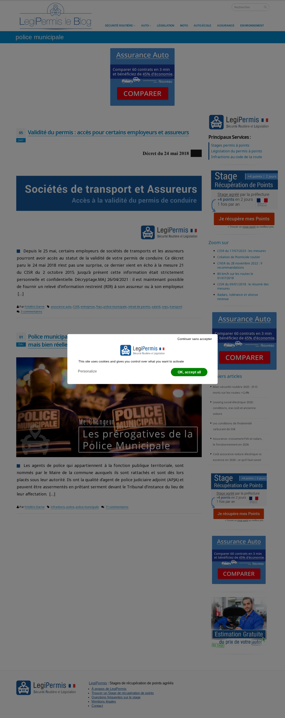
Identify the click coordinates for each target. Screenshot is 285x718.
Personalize (87, 371)
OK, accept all (189, 372)
